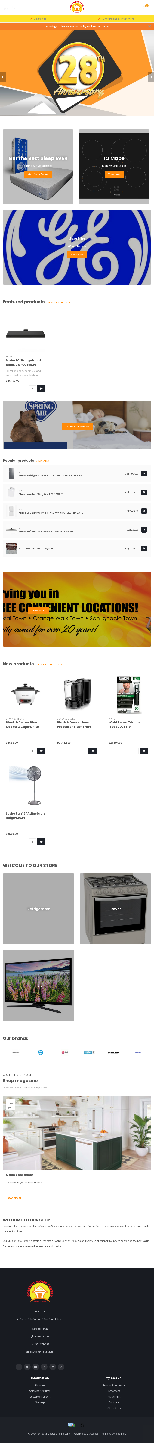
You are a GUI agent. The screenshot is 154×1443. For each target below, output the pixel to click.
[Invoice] (82, 1425)
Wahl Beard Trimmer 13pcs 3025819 (125, 724)
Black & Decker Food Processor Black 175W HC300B (74, 726)
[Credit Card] (71, 1425)
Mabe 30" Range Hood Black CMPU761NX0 (23, 362)
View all (42, 461)
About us (40, 1385)
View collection (59, 302)
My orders (114, 1391)
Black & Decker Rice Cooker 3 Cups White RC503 (22, 726)
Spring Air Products (77, 426)
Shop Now (77, 254)
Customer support (40, 1396)
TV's (5, 951)
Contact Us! (38, 610)
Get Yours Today (38, 174)
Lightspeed (93, 1433)
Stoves (84, 875)
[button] (3, 77)
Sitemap (40, 1402)
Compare (114, 1402)
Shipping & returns (40, 1391)
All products (114, 1408)
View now (114, 174)
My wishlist (114, 1396)
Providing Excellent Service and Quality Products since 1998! (77, 26)
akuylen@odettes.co (41, 1351)
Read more (14, 1197)
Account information (114, 1385)
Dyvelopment (119, 1433)
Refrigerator (10, 875)
